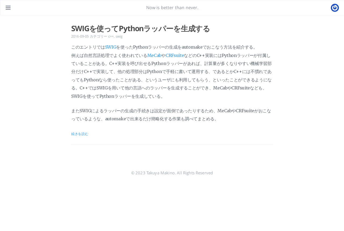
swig (119, 36)
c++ (111, 36)
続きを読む (79, 133)
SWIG (110, 47)
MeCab (154, 55)
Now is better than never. (172, 7)
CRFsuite (175, 55)
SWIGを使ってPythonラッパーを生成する (140, 28)
